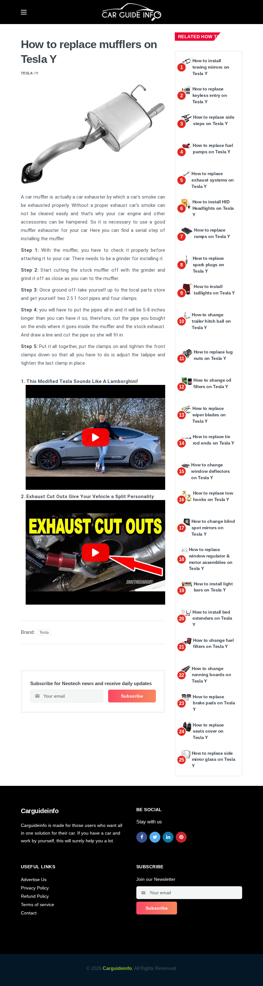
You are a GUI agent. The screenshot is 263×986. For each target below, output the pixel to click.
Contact (29, 912)
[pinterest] (181, 837)
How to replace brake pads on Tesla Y (214, 703)
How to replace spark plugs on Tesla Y (208, 264)
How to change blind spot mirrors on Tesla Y (213, 527)
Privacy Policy (35, 887)
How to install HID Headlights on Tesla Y (213, 208)
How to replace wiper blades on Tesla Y (209, 414)
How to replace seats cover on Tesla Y (208, 731)
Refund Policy (35, 896)
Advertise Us (34, 879)
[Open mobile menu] (24, 12)
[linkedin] (168, 837)
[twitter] (154, 837)
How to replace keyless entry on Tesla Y (209, 95)
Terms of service (37, 904)
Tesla (27, 73)
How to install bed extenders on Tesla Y (212, 618)
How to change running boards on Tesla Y (211, 675)
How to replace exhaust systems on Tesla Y (212, 180)
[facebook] (141, 837)
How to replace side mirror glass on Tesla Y (213, 759)
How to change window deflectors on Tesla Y (210, 471)
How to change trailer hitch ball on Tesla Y (211, 321)
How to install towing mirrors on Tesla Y (210, 67)
